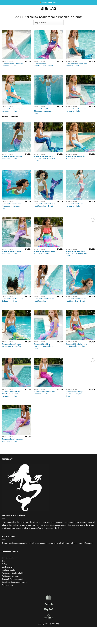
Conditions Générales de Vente (14, 582)
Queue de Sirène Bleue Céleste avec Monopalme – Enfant (43, 111)
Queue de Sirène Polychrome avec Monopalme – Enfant (76, 345)
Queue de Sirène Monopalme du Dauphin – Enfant (12, 300)
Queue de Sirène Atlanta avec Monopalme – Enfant (76, 65)
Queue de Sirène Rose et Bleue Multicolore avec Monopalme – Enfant (11, 393)
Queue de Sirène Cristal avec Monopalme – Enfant (12, 157)
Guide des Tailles (8, 567)
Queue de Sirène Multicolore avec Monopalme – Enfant (76, 300)
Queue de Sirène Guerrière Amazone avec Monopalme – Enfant (12, 206)
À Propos (5, 564)
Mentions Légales (8, 570)
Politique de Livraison (10, 576)
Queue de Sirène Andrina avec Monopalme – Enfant (43, 65)
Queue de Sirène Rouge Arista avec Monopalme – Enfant (75, 393)
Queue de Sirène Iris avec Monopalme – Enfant (75, 205)
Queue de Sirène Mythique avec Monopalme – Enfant (11, 345)
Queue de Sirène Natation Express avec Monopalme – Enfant (44, 346)
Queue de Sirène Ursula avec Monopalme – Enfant (12, 440)
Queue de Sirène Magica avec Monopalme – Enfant (44, 252)
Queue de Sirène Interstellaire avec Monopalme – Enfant (44, 205)
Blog (3, 561)
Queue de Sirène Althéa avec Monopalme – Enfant (12, 65)
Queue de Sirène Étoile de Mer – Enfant (75, 157)
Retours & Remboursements (12, 579)
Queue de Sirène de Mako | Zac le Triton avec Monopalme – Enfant (44, 158)
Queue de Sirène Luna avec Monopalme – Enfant (12, 252)
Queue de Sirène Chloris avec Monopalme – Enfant (76, 110)
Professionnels (7, 585)
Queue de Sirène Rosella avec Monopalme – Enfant (44, 392)
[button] (3, 9)
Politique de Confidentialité (13, 573)
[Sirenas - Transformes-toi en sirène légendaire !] (48, 9)
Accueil (19, 17)
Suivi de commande (10, 557)
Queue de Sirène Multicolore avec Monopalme (44, 300)
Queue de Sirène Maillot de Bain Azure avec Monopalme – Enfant (76, 253)
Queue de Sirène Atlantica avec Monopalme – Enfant (13, 110)
